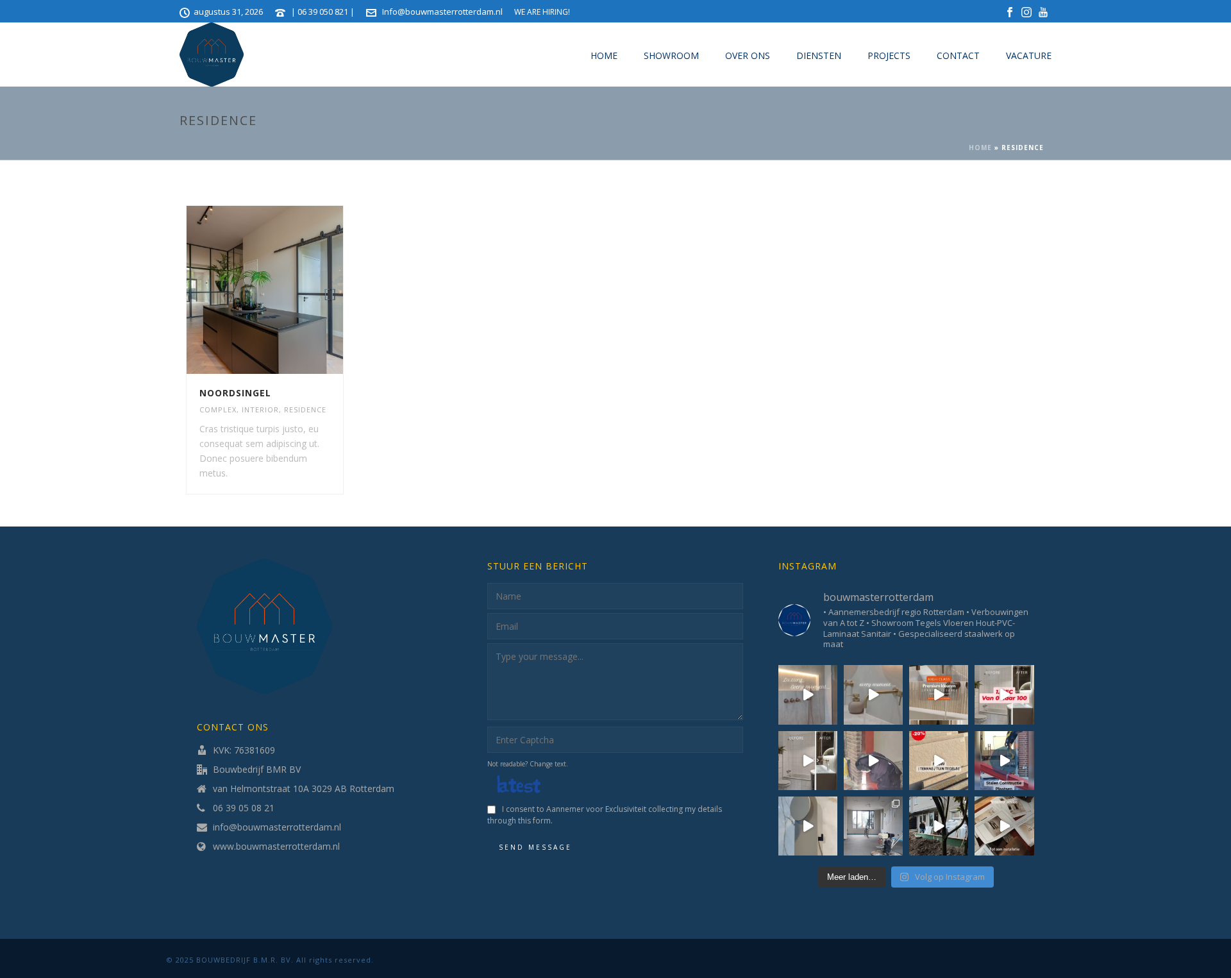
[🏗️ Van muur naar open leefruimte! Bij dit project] (1004, 760)
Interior (260, 409)
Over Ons (747, 55)
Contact (958, 55)
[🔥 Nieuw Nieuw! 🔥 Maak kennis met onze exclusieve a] (807, 826)
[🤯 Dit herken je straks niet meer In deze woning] (938, 694)
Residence (305, 409)
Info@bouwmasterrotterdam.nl (442, 11)
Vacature (1028, 55)
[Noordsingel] (288, 290)
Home (603, 55)
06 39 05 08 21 (243, 808)
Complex (218, 409)
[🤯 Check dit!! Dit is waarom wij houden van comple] (807, 760)
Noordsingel (235, 393)
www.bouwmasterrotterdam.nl (276, 846)
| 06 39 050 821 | (323, 11)
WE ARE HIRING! (542, 11)
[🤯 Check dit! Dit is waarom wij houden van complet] (1004, 694)
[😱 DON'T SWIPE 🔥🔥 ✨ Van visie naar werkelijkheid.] (807, 694)
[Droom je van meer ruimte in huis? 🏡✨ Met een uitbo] (873, 760)
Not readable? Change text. (527, 763)
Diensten (818, 55)
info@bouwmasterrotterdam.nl (277, 827)
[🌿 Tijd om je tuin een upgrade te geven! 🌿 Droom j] (938, 760)
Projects (888, 55)
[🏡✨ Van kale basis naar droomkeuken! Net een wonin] (873, 826)
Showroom (671, 55)
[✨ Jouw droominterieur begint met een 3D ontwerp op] (1004, 826)
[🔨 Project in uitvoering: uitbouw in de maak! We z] (938, 826)
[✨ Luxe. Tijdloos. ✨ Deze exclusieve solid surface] (873, 694)
